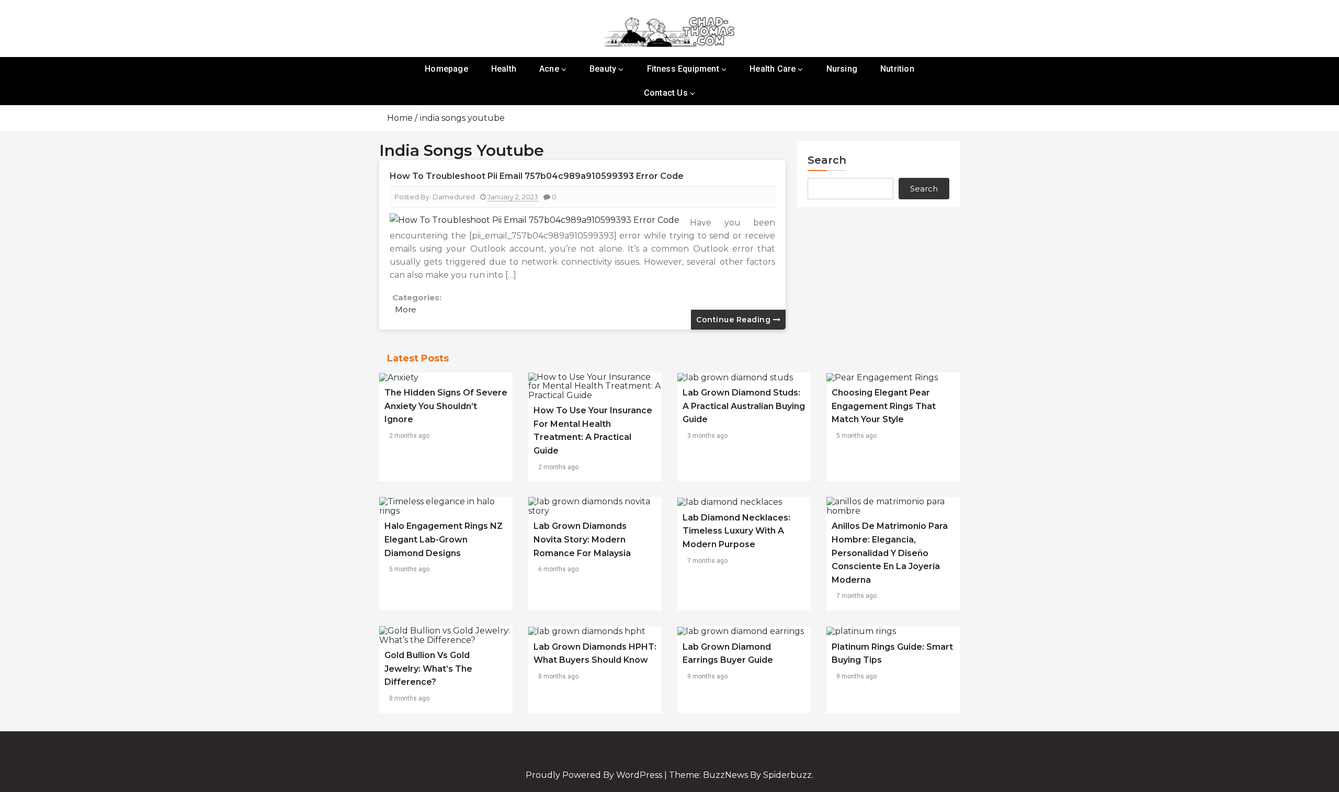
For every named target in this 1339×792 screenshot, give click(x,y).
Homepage (446, 69)
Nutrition (897, 69)
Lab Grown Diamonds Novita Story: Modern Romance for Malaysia (582, 539)
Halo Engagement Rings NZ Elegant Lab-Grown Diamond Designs (443, 539)
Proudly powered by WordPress (595, 775)
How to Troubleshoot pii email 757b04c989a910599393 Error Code (537, 176)
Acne (549, 69)
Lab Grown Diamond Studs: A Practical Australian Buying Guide (744, 406)
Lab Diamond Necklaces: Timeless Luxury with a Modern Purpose (736, 531)
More (405, 309)
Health (503, 69)
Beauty (602, 69)
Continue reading (734, 319)
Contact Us (666, 93)
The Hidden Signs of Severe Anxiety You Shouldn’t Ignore (445, 406)
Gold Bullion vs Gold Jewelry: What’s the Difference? (428, 668)
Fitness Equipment (683, 69)
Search (827, 160)
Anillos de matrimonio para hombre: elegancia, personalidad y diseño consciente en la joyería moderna (890, 552)
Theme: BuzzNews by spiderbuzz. (741, 775)
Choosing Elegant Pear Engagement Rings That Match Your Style (884, 406)
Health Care (773, 69)
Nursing (841, 69)
